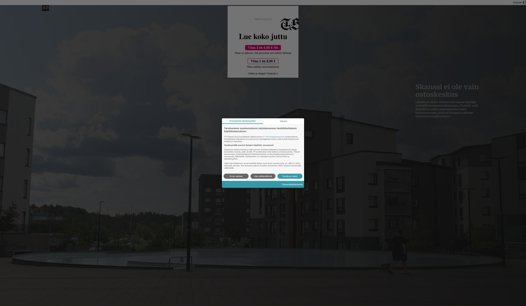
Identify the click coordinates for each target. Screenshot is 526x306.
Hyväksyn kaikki (289, 176)
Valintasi (283, 121)
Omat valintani (236, 176)
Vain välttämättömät (263, 176)
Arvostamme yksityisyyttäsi (242, 121)
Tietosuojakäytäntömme (292, 184)
